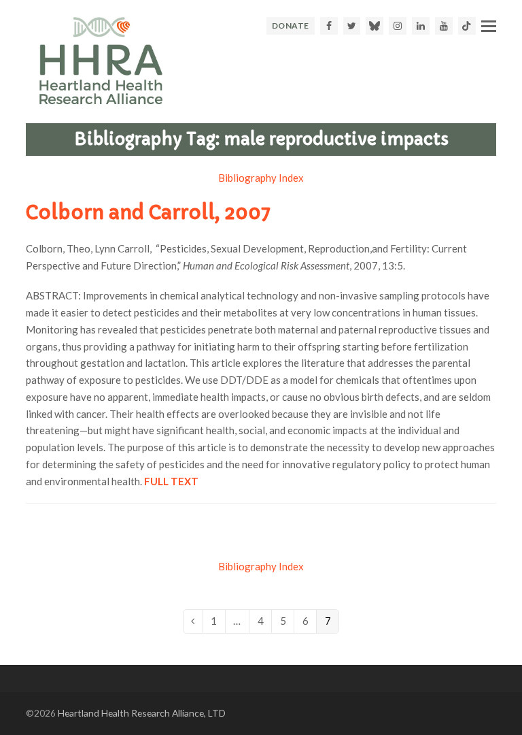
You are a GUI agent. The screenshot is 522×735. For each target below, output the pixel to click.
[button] (488, 26)
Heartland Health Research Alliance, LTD (142, 713)
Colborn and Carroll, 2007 (148, 213)
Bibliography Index (261, 178)
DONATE (290, 25)
